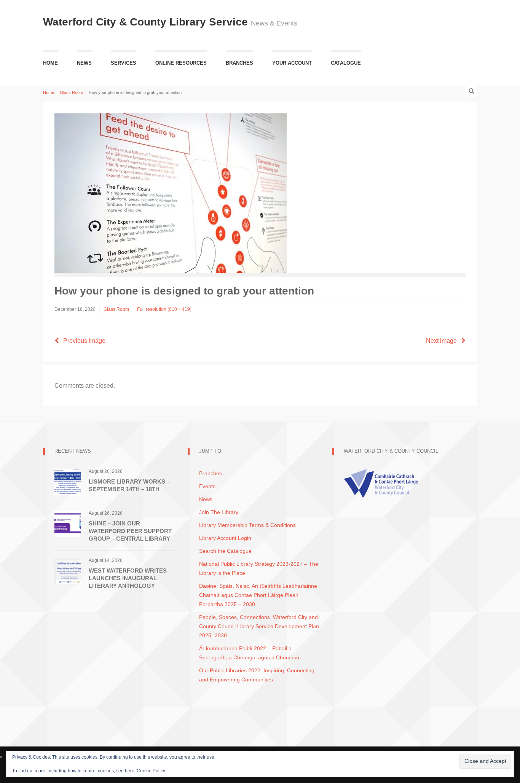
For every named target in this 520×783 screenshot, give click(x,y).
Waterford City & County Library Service (147, 22)
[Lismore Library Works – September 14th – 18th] (67, 481)
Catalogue (346, 63)
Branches (239, 63)
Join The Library (218, 512)
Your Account (292, 63)
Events (207, 486)
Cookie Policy (151, 770)
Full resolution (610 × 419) (164, 309)
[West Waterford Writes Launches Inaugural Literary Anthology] (67, 570)
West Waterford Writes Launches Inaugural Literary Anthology (128, 578)
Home (50, 63)
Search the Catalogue (225, 551)
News (84, 63)
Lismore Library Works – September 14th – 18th (129, 485)
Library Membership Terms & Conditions (247, 525)
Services (123, 63)
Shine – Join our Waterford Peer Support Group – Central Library (130, 531)
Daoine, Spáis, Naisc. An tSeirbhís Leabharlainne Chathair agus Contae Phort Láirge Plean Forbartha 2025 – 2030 (258, 595)
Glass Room (71, 92)
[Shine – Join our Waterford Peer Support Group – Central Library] (67, 523)
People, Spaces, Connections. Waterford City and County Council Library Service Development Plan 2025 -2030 (259, 626)
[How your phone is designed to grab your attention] (170, 192)
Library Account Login (225, 538)
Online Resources (181, 63)
